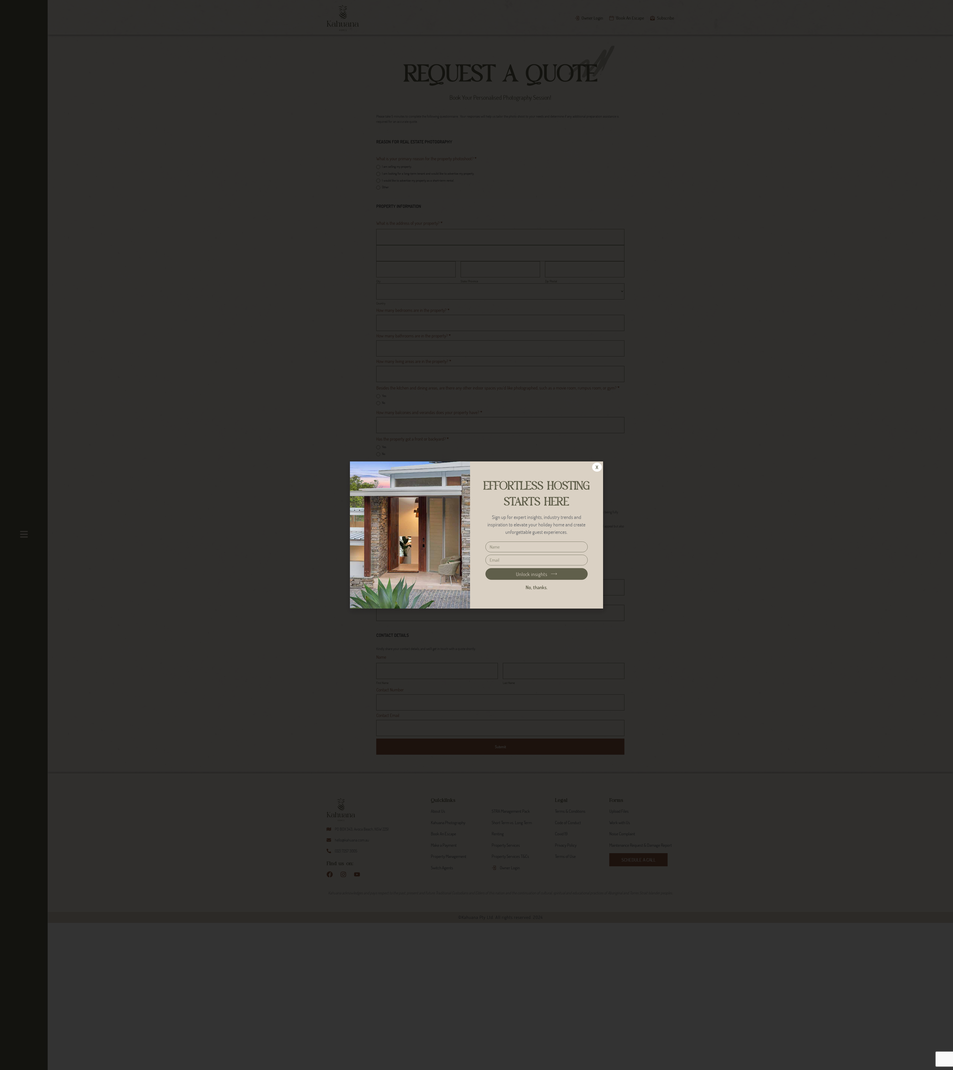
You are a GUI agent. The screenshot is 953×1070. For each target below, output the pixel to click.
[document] (476, 535)
